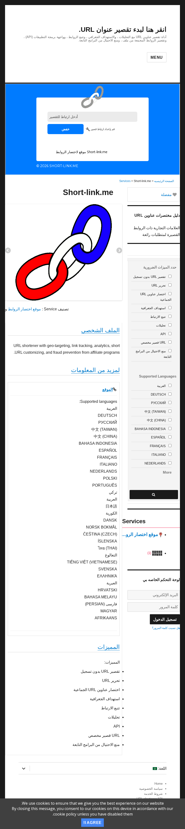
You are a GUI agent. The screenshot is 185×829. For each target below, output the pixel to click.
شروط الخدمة (153, 794)
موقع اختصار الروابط (24, 309)
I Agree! (92, 823)
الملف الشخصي (100, 330)
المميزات (109, 647)
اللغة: (161, 768)
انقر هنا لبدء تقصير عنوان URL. (122, 29)
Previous (8, 251)
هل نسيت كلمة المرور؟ (166, 628)
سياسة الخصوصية (151, 788)
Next (119, 251)
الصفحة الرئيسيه (164, 181)
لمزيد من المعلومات (95, 370)
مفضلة (167, 195)
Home (158, 783)
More (167, 472)
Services (125, 181)
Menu (157, 57)
